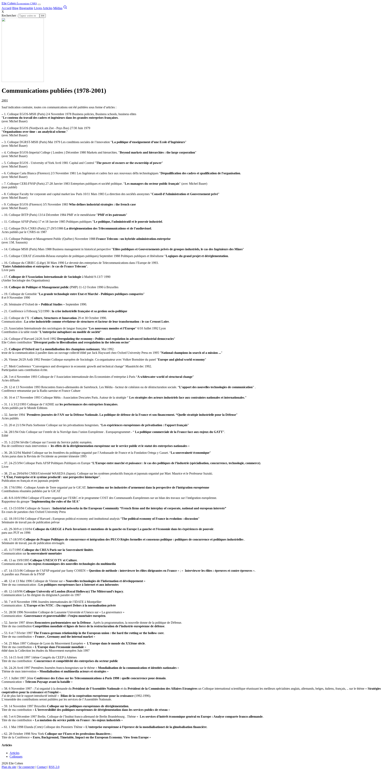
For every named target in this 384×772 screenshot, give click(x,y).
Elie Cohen (19, 3)
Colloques (16, 756)
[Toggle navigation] (39, 4)
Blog (15, 8)
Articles (47, 8)
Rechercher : (10, 15)
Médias (57, 8)
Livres (38, 8)
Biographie (26, 8)
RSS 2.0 (54, 767)
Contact (42, 767)
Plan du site (9, 767)
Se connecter (26, 767)
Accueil (6, 8)
